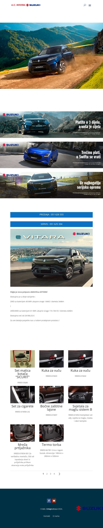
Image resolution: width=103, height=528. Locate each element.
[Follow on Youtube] (54, 501)
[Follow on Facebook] (49, 501)
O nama (56, 516)
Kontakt (47, 516)
